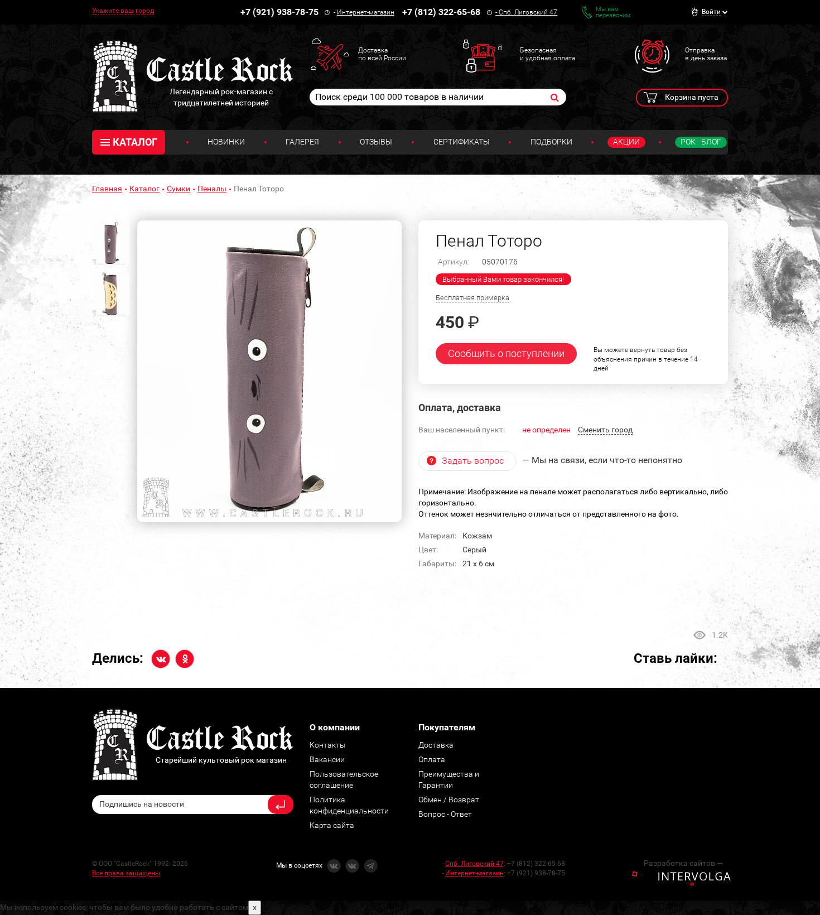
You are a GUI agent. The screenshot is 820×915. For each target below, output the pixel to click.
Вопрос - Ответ (445, 814)
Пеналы (211, 188)
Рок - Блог (701, 141)
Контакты (328, 744)
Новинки (226, 141)
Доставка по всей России (382, 54)
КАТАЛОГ (135, 142)
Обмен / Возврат (448, 799)
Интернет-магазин (365, 12)
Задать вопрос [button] (473, 460)
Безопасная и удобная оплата (547, 54)
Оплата (431, 759)
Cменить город (605, 429)
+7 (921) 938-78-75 (279, 12)
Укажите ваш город (123, 11)
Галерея (302, 141)
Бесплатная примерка (472, 297)
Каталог (144, 188)
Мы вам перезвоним (613, 12)
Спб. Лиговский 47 (528, 12)
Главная (107, 188)
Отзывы (376, 141)
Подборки (551, 141)
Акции (626, 141)
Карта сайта (332, 825)
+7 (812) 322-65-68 (441, 12)
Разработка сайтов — (683, 863)
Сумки (178, 188)
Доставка (436, 744)
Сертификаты (461, 141)
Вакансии (327, 759)
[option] (269, 371)
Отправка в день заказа (706, 54)
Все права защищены (126, 873)
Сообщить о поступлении (506, 353)
